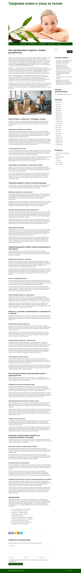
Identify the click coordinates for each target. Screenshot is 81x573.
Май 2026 (58, 108)
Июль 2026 (58, 104)
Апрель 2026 (59, 110)
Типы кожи (23, 44)
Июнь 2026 (58, 106)
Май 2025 (58, 131)
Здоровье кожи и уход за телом (35, 3)
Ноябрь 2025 (59, 119)
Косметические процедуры (62, 153)
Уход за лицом (42, 44)
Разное (59, 44)
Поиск (56, 49)
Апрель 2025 (59, 133)
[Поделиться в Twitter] (21, 533)
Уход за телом (51, 44)
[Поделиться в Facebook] (9, 533)
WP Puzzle (70, 570)
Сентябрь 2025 (59, 123)
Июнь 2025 (58, 129)
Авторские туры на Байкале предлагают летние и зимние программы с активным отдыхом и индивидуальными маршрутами (64, 82)
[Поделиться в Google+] (18, 533)
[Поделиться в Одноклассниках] (15, 533)
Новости (58, 155)
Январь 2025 (59, 139)
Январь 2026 (59, 116)
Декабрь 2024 (59, 141)
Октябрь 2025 (59, 121)
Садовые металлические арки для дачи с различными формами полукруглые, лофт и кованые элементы (64, 73)
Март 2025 (58, 135)
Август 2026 (58, 102)
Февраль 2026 (59, 114)
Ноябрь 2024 (59, 142)
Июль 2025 (58, 127)
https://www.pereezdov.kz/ (22, 64)
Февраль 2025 (59, 137)
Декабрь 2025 (59, 117)
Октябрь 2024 (59, 144)
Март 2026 (58, 112)
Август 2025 (58, 125)
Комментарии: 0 (20, 54)
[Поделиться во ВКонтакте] (12, 533)
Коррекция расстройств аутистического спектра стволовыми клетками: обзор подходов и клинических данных (63, 67)
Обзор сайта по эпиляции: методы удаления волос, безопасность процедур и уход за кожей (64, 62)
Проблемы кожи (32, 44)
